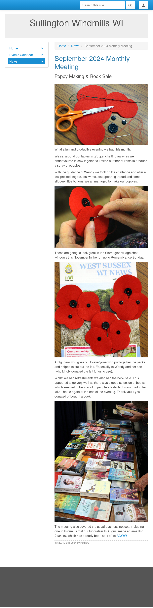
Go (130, 5)
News (13, 61)
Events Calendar (21, 54)
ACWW (122, 535)
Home (13, 48)
